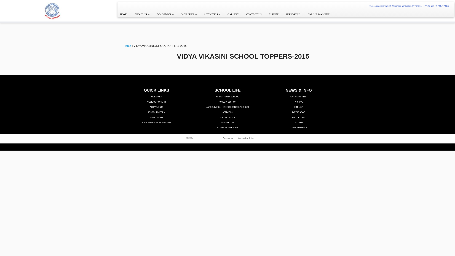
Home (127, 45)
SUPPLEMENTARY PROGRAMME (156, 123)
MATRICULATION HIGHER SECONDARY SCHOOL (227, 107)
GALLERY (233, 14)
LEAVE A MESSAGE (298, 128)
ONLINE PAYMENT (319, 14)
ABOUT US (141, 14)
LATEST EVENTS (227, 117)
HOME (123, 14)
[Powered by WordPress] (235, 137)
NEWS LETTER (227, 123)
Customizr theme (261, 138)
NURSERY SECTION (227, 102)
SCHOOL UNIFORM (156, 112)
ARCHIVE (299, 102)
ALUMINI (299, 123)
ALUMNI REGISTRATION (227, 128)
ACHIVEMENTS (156, 107)
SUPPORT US (293, 14)
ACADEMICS (164, 14)
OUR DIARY (156, 97)
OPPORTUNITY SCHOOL (227, 97)
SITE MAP (298, 107)
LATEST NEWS (298, 112)
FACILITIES (188, 14)
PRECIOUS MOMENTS (156, 102)
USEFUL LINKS (298, 117)
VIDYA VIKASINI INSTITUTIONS (207, 138)
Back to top (326, 138)
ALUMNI (274, 14)
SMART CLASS (156, 117)
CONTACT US (254, 14)
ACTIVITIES (211, 14)
